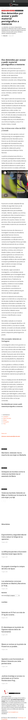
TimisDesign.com (22, 717)
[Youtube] (12, 716)
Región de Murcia (19, 10)
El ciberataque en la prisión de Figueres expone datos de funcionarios (12, 629)
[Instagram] (6, 716)
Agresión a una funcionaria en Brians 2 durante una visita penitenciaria (12, 661)
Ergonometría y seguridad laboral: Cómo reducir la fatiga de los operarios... (14, 537)
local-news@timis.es (13, 712)
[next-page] (5, 501)
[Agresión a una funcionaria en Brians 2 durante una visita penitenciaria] (14, 653)
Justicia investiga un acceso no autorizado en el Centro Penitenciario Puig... (13, 678)
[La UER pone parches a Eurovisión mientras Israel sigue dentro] (14, 546)
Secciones (3, 595)
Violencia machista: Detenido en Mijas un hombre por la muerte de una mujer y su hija (13, 495)
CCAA (8, 10)
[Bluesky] (15, 715)
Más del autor (16, 436)
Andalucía (12, 10)
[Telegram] (13, 39)
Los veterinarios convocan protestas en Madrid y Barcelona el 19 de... (13, 583)
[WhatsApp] (9, 39)
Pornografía (6, 421)
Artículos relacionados (7, 436)
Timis (4, 423)
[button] (2, 5)
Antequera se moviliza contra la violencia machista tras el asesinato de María (13, 474)
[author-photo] (4, 431)
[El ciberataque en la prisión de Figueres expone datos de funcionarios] (14, 621)
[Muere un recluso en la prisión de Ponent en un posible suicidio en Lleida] (14, 638)
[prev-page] (2, 501)
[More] (16, 39)
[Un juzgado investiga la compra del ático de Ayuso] (14, 560)
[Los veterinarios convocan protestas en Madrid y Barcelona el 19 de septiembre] (14, 575)
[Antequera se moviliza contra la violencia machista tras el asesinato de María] (14, 463)
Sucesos (7, 8)
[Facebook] (2, 39)
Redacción (5, 35)
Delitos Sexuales (7, 418)
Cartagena (5, 416)
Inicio (2, 8)
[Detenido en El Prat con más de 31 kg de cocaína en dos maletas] (14, 606)
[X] (6, 39)
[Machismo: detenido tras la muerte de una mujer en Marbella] (14, 444)
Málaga (5, 420)
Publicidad (4, 719)
